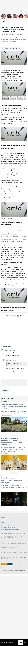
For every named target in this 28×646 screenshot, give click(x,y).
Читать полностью (14, 434)
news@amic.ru (22, 546)
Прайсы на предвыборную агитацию (8, 525)
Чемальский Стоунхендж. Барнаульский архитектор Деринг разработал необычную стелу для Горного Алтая (13, 147)
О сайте (2, 524)
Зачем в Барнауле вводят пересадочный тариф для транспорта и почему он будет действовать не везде (13, 308)
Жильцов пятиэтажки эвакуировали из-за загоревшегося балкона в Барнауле (11, 480)
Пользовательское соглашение (7, 519)
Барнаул (10, 24)
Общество (10, 143)
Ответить (17, 355)
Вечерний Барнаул (7, 78)
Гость (7, 359)
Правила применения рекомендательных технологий (11, 529)
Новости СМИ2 (4, 401)
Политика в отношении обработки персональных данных (12, 531)
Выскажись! (5, 48)
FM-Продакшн (3, 517)
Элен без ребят (8, 348)
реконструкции (13, 281)
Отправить (5, 390)
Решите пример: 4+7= (6, 388)
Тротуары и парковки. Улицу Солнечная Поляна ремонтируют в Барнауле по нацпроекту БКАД (12, 222)
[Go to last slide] (5, 89)
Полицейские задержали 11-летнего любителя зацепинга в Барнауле (13, 406)
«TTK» (19, 574)
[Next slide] (23, 89)
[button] (5, 98)
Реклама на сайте (4, 520)
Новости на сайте (4, 515)
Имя (2, 374)
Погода (2, 522)
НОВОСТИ (3, 24)
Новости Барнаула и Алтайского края (8, 527)
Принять (21, 642)
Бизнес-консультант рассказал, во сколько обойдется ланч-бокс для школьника (11, 442)
